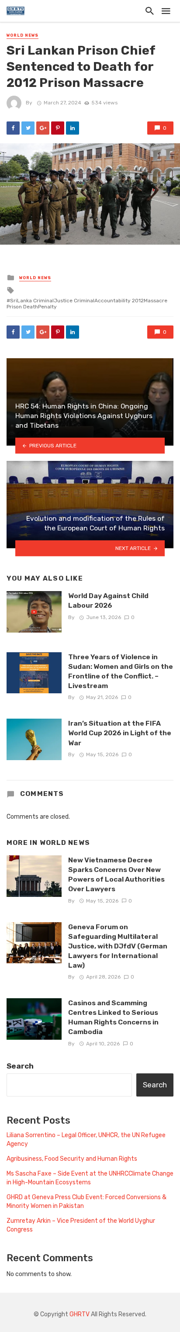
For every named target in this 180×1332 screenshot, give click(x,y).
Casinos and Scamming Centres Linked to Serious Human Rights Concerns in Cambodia (113, 1017)
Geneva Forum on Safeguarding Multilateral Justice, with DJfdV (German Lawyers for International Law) (117, 946)
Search (20, 1066)
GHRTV (79, 1314)
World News (22, 35)
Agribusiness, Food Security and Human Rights (72, 1158)
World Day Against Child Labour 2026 (108, 600)
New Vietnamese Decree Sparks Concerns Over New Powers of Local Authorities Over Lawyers (116, 874)
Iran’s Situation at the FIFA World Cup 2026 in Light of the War (119, 733)
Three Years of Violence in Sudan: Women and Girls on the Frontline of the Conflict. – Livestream (120, 671)
